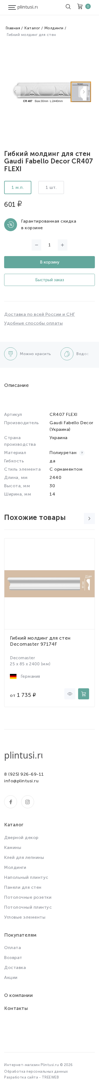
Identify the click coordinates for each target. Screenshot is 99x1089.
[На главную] (27, 7)
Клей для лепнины (24, 857)
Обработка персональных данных (36, 1071)
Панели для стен (23, 887)
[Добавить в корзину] (83, 693)
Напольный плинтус (26, 877)
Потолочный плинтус (28, 907)
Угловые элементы (24, 917)
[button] (15, 91)
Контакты (16, 1008)
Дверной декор (21, 837)
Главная (13, 28)
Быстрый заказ (49, 279)
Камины (12, 847)
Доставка (15, 967)
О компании (18, 995)
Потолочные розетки (27, 897)
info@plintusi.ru (21, 780)
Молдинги (54, 28)
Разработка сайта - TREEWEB (31, 1077)
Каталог (32, 28)
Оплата (12, 947)
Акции (11, 977)
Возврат (13, 957)
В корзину (49, 262)
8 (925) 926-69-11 (24, 774)
